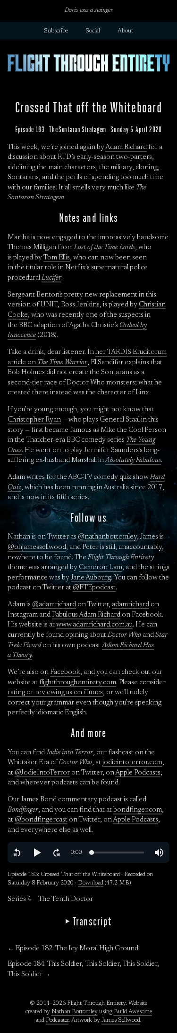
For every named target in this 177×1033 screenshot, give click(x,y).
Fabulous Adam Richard (86, 614)
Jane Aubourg (91, 577)
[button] (17, 852)
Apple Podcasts (137, 772)
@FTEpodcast (94, 587)
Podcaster (57, 1020)
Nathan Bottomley (74, 1012)
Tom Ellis (56, 257)
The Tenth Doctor (65, 899)
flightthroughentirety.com (77, 682)
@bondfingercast (41, 819)
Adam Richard (126, 147)
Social (92, 31)
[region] (88, 852)
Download (90, 883)
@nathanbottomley (107, 536)
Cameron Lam (100, 567)
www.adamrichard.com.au (94, 624)
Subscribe (56, 31)
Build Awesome (133, 1012)
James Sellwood (120, 1020)
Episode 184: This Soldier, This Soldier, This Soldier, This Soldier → (83, 969)
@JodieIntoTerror (42, 772)
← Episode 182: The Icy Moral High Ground (73, 948)
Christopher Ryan (34, 419)
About (125, 31)
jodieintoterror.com (132, 762)
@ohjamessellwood (37, 547)
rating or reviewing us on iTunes (55, 692)
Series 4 (19, 899)
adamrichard (130, 604)
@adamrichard (54, 604)
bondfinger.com (137, 810)
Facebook (65, 672)
